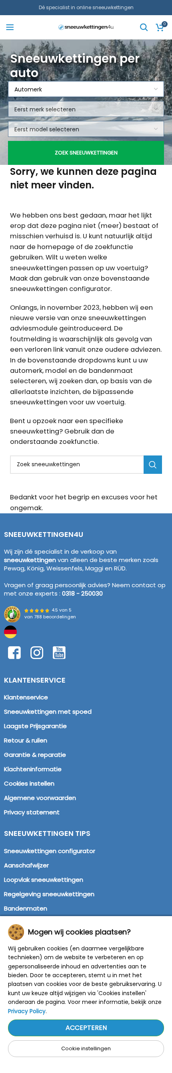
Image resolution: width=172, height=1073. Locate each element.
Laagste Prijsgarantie (35, 726)
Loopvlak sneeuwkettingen (43, 879)
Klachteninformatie (33, 769)
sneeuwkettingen (30, 560)
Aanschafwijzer (26, 865)
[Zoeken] (144, 27)
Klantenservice (26, 697)
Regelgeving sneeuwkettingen (49, 894)
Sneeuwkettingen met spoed (48, 711)
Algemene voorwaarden (40, 798)
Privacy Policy (27, 1011)
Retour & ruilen (25, 740)
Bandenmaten (25, 908)
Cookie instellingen (86, 1048)
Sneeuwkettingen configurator (49, 851)
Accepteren (86, 1027)
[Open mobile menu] (10, 27)
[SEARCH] (153, 464)
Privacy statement (32, 812)
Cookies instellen (29, 783)
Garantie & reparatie (35, 754)
